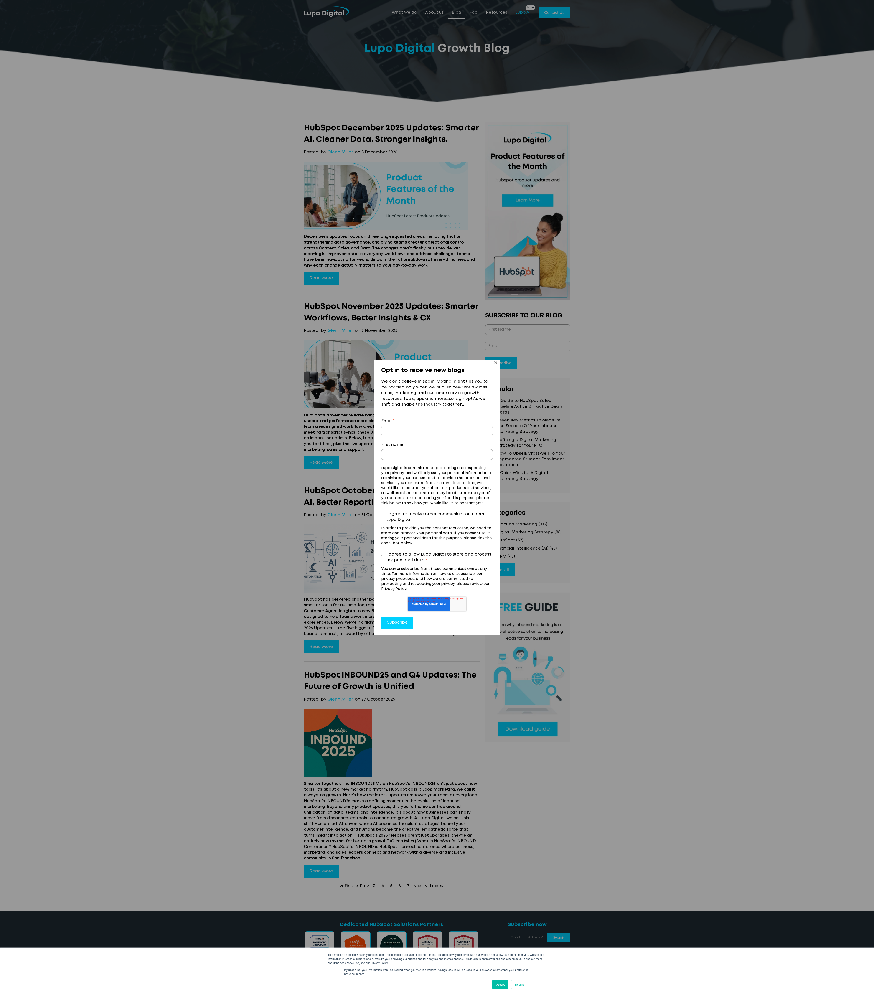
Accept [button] (500, 984)
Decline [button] (520, 984)
